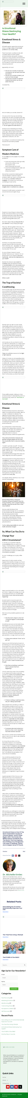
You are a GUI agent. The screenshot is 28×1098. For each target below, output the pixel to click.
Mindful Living (5, 1003)
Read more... (21, 890)
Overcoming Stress (6, 1006)
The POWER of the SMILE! (11, 957)
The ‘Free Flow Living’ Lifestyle (13, 935)
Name (3, 981)
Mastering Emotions (7, 1000)
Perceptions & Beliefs (7, 1008)
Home (4, 1077)
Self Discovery (5, 1011)
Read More (5, 911)
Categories (5, 1083)
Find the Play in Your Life (8, 1034)
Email (2, 974)
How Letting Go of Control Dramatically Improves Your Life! (12, 908)
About (4, 1080)
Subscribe (14, 989)
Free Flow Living (5, 998)
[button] (13, 856)
